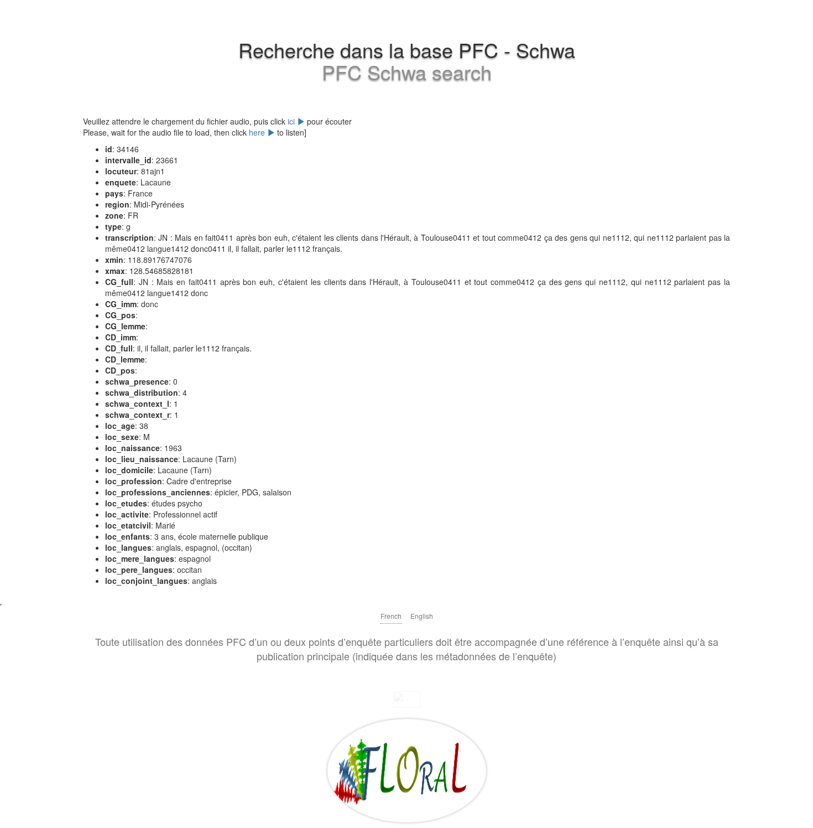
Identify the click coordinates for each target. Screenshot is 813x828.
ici (292, 121)
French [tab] (391, 615)
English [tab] (421, 615)
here (258, 132)
